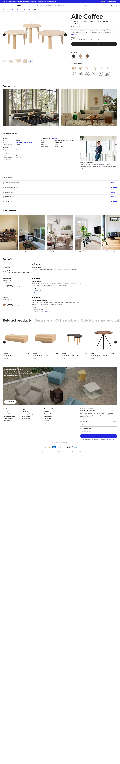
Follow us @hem (7, 421)
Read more (74, 34)
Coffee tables (27, 9)
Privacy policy (110, 439)
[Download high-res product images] (30, 61)
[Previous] (4, 34)
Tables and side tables (17, 9)
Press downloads (48, 414)
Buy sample (54, 138)
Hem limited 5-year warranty (24, 142)
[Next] (65, 34)
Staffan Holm (80, 27)
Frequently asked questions (29, 414)
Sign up (49, 1)
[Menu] (3, 5)
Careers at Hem (7, 418)
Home (4, 9)
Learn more (10, 401)
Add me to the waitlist (94, 44)
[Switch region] (5, 1)
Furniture (9, 9)
